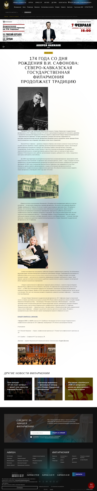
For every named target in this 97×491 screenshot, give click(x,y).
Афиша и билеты (19, 2)
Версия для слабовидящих (80, 2)
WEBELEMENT (89, 489)
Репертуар (30, 7)
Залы (24, 7)
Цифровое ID (74, 459)
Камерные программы (22, 460)
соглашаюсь (36, 436)
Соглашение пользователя (57, 486)
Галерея (57, 7)
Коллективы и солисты (47, 7)
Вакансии (37, 7)
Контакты (63, 2)
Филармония (17, 7)
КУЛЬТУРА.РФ (89, 7)
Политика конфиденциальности (41, 486)
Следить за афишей (58, 433)
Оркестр (38, 2)
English (51, 489)
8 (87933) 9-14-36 (63, 475)
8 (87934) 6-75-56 (33, 475)
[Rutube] (57, 481)
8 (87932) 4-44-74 (48, 475)
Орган (30, 2)
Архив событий (10, 465)
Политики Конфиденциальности (52, 437)
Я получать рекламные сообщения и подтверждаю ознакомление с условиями (46, 437)
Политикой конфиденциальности (22, 480)
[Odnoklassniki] (43, 481)
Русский (45, 489)
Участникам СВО (78, 7)
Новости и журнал (12, 12)
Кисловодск (10, 456)
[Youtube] (46, 481)
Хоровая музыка (21, 458)
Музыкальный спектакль (23, 465)
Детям (54, 2)
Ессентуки (9, 463)
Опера (34, 458)
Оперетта (35, 463)
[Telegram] (50, 481)
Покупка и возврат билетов (85, 456)
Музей (46, 2)
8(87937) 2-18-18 (17, 475)
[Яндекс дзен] (54, 481)
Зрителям (69, 7)
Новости (63, 7)
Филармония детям (37, 460)
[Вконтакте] (39, 481)
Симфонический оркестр (39, 456)
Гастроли (19, 456)
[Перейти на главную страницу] (7, 5)
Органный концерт (22, 463)
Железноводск (10, 460)
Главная (6, 16)
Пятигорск (9, 458)
